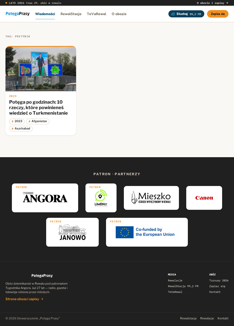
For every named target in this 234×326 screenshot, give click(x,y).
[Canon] (204, 198)
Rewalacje (175, 280)
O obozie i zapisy (210, 2)
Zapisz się (218, 14)
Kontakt (215, 292)
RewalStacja (71, 13)
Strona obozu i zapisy (22, 299)
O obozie (119, 13)
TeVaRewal (96, 13)
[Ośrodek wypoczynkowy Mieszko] (151, 198)
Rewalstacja (188, 318)
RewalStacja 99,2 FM (183, 286)
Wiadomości (45, 13)
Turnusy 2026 (219, 280)
